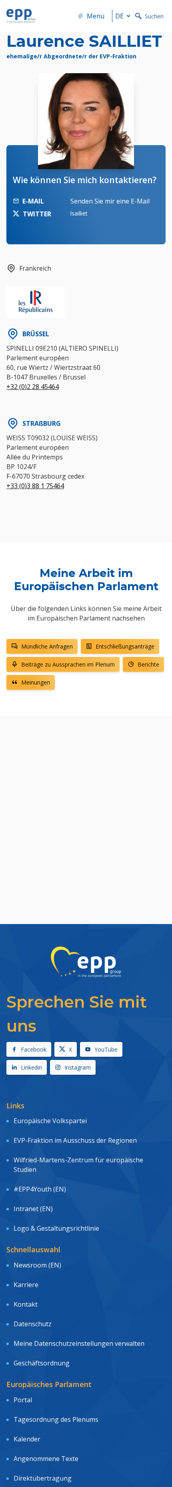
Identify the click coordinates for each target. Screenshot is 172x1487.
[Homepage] (20, 16)
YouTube (106, 1049)
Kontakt (26, 1304)
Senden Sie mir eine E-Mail (110, 201)
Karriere (26, 1284)
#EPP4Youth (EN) (40, 1189)
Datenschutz (33, 1323)
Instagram (77, 1067)
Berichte (148, 664)
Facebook (33, 1049)
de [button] (119, 16)
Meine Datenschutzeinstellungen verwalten (79, 1343)
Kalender (27, 1439)
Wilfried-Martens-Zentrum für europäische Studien (78, 1165)
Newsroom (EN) (37, 1265)
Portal (23, 1399)
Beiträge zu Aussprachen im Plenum (68, 664)
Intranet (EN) (33, 1208)
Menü (95, 16)
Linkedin (31, 1067)
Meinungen (35, 682)
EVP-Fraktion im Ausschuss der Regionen (75, 1140)
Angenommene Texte (46, 1458)
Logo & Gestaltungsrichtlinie (56, 1228)
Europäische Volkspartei (50, 1120)
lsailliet (79, 213)
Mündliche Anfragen (47, 646)
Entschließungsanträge (125, 646)
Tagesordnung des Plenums (56, 1419)
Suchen (154, 16)
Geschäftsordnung (42, 1363)
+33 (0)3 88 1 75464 (35, 485)
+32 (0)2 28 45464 (32, 386)
